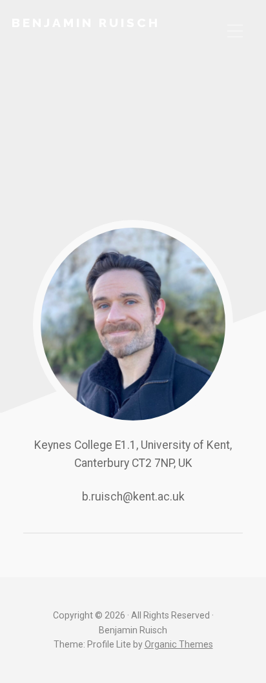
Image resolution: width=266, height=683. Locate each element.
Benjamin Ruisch (86, 22)
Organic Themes (179, 644)
